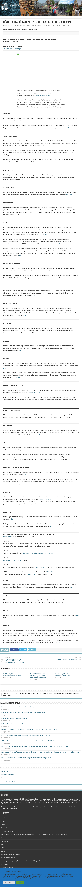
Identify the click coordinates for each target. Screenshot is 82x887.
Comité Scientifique (7, 838)
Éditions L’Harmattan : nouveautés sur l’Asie (63, 674)
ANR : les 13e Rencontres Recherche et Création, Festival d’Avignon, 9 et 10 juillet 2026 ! (27, 741)
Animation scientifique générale (10, 854)
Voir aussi (62, 244)
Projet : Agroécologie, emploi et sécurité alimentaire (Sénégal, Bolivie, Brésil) (24, 861)
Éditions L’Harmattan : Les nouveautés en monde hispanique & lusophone (38, 675)
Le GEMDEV (4, 864)
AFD (2, 844)
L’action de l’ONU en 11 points (12, 560)
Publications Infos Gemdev (47, 25)
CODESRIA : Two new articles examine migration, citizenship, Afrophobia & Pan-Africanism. (29, 729)
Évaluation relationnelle (8, 857)
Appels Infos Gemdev (23, 25)
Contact (3, 821)
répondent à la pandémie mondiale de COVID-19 (38, 553)
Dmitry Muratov (8, 536)
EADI (2, 848)
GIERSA (3, 851)
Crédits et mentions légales (9, 828)
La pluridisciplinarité (7, 867)
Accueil (3, 818)
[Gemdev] (41, 6)
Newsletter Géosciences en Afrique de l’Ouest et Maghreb (14, 674)
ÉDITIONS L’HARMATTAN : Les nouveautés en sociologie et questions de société (25, 735)
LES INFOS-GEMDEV (34, 25)
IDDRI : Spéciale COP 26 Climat (67, 658)
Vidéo (71, 194)
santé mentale (31, 574)
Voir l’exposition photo (42, 95)
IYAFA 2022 (50, 572)
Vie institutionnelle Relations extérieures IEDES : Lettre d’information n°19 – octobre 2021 (14, 661)
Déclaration (31, 392)
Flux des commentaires (8, 778)
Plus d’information (36, 435)
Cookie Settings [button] (8, 882)
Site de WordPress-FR (8, 781)
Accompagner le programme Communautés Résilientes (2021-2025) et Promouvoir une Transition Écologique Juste (36, 834)
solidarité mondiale (40, 567)
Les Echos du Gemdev (7, 831)
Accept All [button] (20, 882)
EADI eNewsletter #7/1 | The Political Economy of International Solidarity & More (26, 758)
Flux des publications (7, 774)
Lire (30, 121)
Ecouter (18, 377)
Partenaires (4, 824)
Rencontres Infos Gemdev (63, 25)
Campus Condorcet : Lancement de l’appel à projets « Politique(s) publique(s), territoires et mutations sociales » (35, 746)
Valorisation (4, 841)
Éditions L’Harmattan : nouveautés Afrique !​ (14, 724)
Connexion (4, 771)
